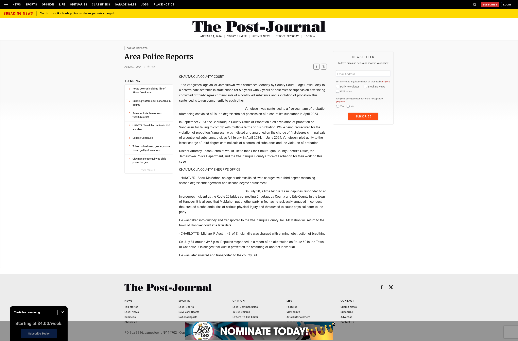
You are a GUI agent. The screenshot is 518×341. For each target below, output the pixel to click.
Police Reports (137, 48)
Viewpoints (293, 311)
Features (292, 306)
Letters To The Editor (245, 317)
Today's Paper (237, 36)
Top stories (131, 306)
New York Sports (188, 311)
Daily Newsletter (349, 86)
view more (147, 170)
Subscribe (490, 4)
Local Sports (186, 306)
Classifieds (101, 4)
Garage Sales (125, 4)
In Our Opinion (241, 311)
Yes (342, 106)
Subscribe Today (287, 36)
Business (130, 317)
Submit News (261, 36)
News (17, 4)
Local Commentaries (245, 306)
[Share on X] (324, 66)
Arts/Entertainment (298, 317)
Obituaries (78, 4)
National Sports (187, 317)
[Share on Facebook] (316, 66)
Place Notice (164, 4)
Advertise (346, 317)
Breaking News (376, 86)
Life (62, 4)
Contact (347, 300)
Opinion (48, 4)
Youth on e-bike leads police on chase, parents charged (77, 13)
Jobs (145, 4)
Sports (31, 4)
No (352, 106)
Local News (131, 311)
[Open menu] (6, 4)
